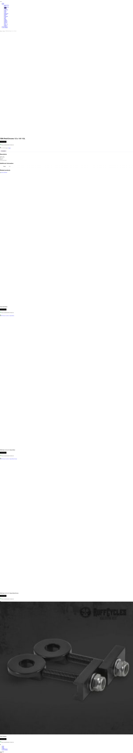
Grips (5, 12)
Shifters (5, 21)
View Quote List (5, 26)
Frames (5, 11)
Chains (5, 7)
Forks (5, 10)
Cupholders (6, 9)
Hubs (5, 15)
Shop (3, 4)
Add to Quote (3, 141)
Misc (5, 18)
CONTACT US (4, 748)
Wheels (5, 25)
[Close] (0, 601)
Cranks (5, 8)
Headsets (5, 14)
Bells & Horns (6, 5)
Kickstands (6, 16)
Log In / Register (5, 27)
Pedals (5, 19)
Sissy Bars (6, 22)
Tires (5, 23)
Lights (5, 17)
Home (3, 3)
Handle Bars (6, 13)
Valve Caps (6, 24)
